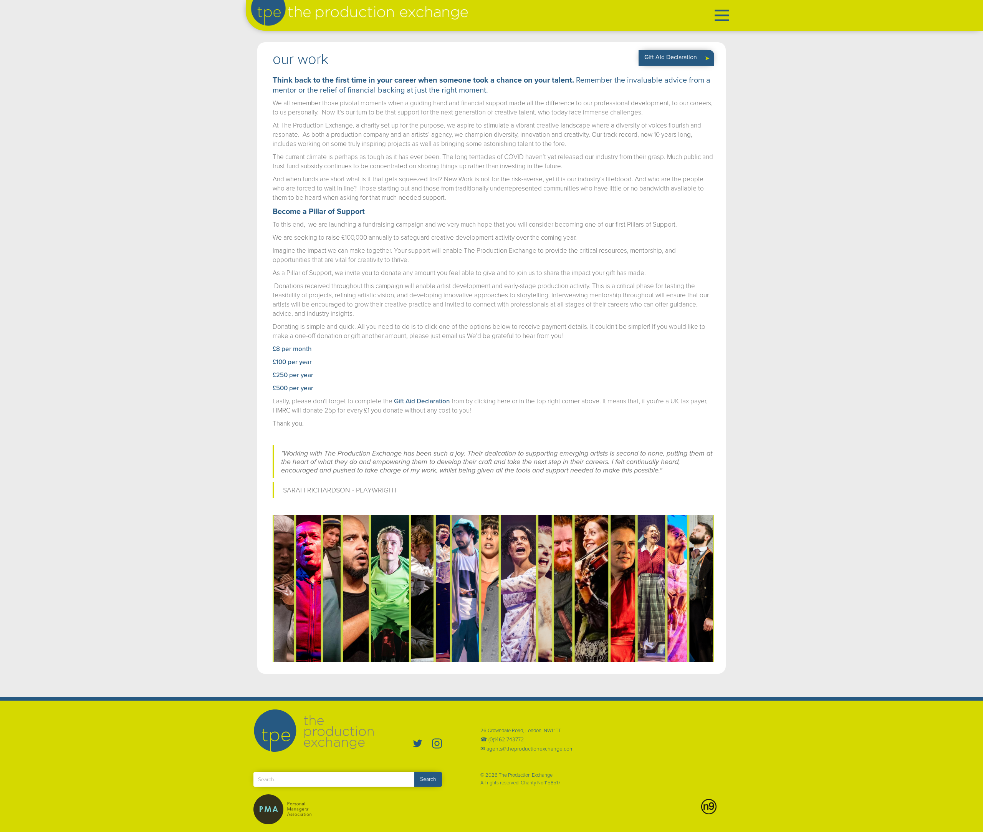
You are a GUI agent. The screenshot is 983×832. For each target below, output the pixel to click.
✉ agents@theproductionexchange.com (527, 749)
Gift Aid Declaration (422, 401)
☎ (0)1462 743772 (502, 740)
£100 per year (292, 362)
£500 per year (293, 388)
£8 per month (292, 349)
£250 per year (293, 375)
